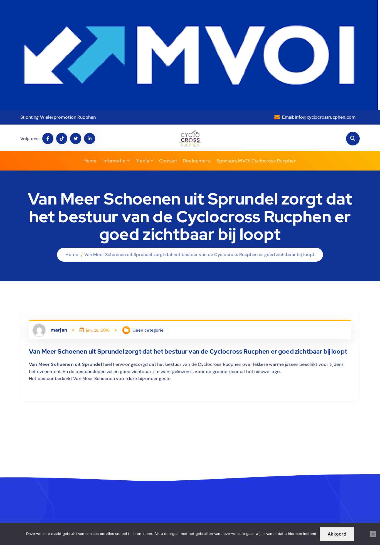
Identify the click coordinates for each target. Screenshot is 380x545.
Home (90, 161)
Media (142, 161)
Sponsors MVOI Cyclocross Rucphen (256, 161)
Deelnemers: (197, 161)
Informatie (114, 161)
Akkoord (337, 534)
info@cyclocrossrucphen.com (325, 117)
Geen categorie (148, 330)
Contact (168, 161)
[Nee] (373, 534)
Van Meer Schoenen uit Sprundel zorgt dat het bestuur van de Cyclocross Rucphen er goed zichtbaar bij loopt (199, 254)
